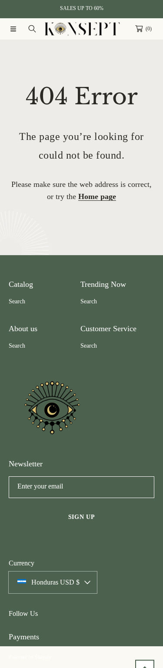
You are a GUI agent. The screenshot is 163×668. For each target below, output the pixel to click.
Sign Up (81, 517)
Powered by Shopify (30, 657)
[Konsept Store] (81, 29)
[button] (13, 28)
